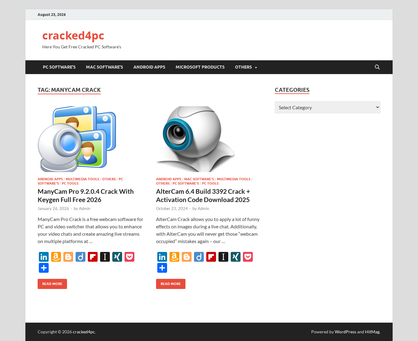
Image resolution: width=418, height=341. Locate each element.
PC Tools (70, 183)
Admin (84, 208)
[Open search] (377, 67)
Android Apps (149, 67)
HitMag (372, 331)
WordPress (345, 331)
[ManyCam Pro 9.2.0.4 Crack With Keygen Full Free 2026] (91, 139)
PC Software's (186, 183)
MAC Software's (199, 179)
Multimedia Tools (82, 179)
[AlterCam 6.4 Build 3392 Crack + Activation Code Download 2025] (209, 139)
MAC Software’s (104, 67)
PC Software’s (59, 67)
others (243, 67)
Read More (50, 282)
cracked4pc (73, 35)
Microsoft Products (200, 67)
